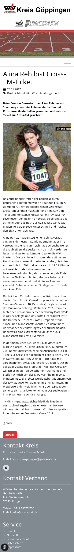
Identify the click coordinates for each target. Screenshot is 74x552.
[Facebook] (6, 468)
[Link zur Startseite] (37, 8)
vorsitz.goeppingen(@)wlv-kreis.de (34, 459)
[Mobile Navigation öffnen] (67, 61)
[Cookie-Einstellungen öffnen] (5, 547)
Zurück (10, 434)
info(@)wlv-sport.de (25, 512)
